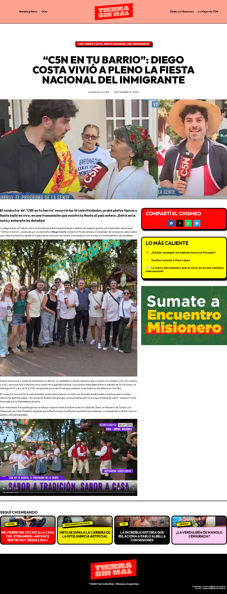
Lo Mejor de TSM (208, 11)
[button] (171, 223)
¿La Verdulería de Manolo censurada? (199, 534)
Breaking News (28, 11)
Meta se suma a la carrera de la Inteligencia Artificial (85, 534)
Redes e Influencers (182, 11)
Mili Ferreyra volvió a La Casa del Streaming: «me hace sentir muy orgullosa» (28, 536)
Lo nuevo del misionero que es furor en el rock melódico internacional (185, 269)
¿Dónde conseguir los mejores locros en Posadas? (183, 252)
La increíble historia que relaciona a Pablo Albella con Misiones (142, 536)
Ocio (44, 11)
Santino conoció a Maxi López (170, 260)
